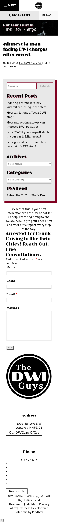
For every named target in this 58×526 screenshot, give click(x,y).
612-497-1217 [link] (21, 15)
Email (12, 294)
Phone (11, 280)
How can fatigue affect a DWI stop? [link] (26, 114)
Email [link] (50, 15)
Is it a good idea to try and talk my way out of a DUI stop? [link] (29, 144)
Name (11, 267)
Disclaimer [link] (16, 504)
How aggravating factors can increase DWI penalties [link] (26, 124)
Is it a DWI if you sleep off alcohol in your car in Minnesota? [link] (29, 134)
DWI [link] (13, 66)
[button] (9, 5)
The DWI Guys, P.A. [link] (30, 63)
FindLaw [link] (37, 512)
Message (13, 307)
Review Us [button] (16, 491)
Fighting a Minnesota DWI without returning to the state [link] (26, 105)
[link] (38, 5)
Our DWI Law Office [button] (24, 432)
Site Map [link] (31, 504)
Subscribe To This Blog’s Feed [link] (27, 195)
